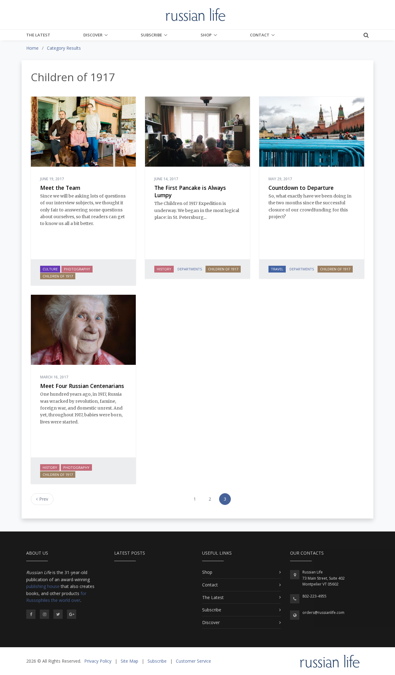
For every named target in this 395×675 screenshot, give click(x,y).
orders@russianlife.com (323, 612)
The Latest (38, 35)
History (164, 269)
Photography (77, 269)
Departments (189, 269)
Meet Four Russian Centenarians (82, 386)
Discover (92, 35)
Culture (50, 269)
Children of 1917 (58, 276)
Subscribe (151, 35)
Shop (206, 35)
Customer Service (193, 661)
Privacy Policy (97, 661)
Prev (43, 499)
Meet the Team (60, 187)
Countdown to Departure (301, 187)
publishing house (43, 586)
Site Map (129, 661)
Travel (277, 269)
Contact (259, 35)
